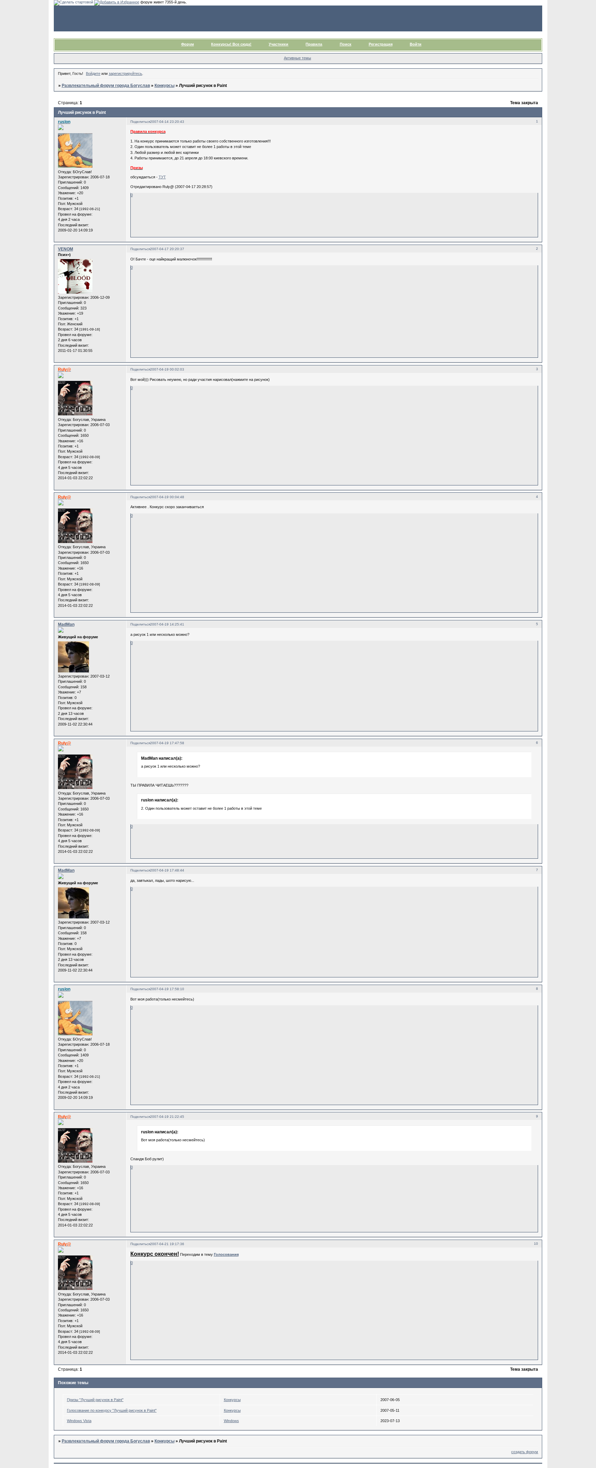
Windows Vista (79, 1421)
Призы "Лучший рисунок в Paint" (95, 1400)
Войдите (93, 73)
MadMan (66, 624)
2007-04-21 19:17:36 (167, 1244)
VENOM (65, 249)
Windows (231, 1421)
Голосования (226, 1254)
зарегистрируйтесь (125, 73)
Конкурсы (165, 85)
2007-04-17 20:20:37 (167, 249)
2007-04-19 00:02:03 (167, 369)
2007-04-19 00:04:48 (167, 497)
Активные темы (297, 58)
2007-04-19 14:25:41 (167, 624)
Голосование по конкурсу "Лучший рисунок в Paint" (112, 1410)
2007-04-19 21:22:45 (167, 1117)
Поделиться (140, 122)
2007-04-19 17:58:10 (167, 989)
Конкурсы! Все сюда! (231, 44)
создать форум (524, 1452)
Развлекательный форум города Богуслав (106, 85)
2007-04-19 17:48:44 (167, 870)
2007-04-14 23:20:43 (167, 122)
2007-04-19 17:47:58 (167, 743)
